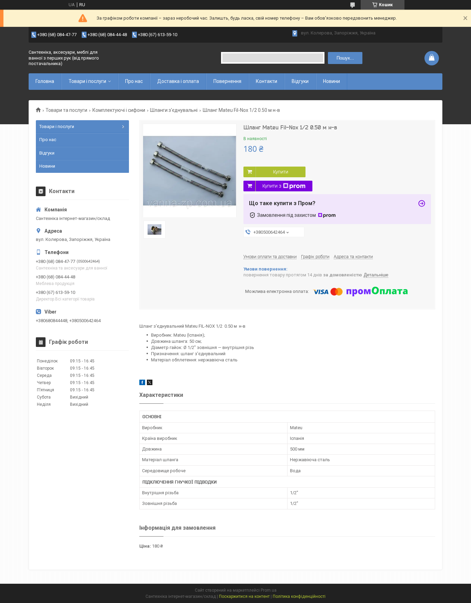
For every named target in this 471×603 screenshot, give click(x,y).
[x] (149, 383)
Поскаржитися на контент (244, 596)
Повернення (227, 81)
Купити (280, 171)
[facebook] (142, 383)
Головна (45, 81)
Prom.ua (269, 590)
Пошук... (345, 58)
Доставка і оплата (178, 81)
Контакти (266, 81)
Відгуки (300, 81)
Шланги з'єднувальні (174, 110)
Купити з (271, 186)
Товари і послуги (87, 81)
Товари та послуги (66, 110)
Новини (331, 81)
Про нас (134, 81)
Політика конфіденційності (299, 596)
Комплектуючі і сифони (118, 110)
